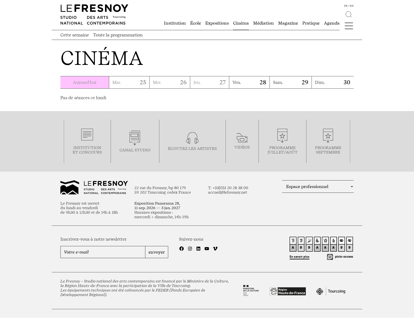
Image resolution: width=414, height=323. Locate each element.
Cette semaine (74, 35)
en (352, 5)
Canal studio (135, 150)
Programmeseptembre (328, 149)
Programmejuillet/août (282, 149)
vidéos (242, 147)
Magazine (288, 23)
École (195, 23)
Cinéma (241, 23)
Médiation (263, 23)
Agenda (332, 23)
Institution (175, 23)
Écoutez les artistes (192, 148)
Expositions (217, 23)
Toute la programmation (118, 35)
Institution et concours (87, 149)
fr (345, 5)
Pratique (311, 23)
